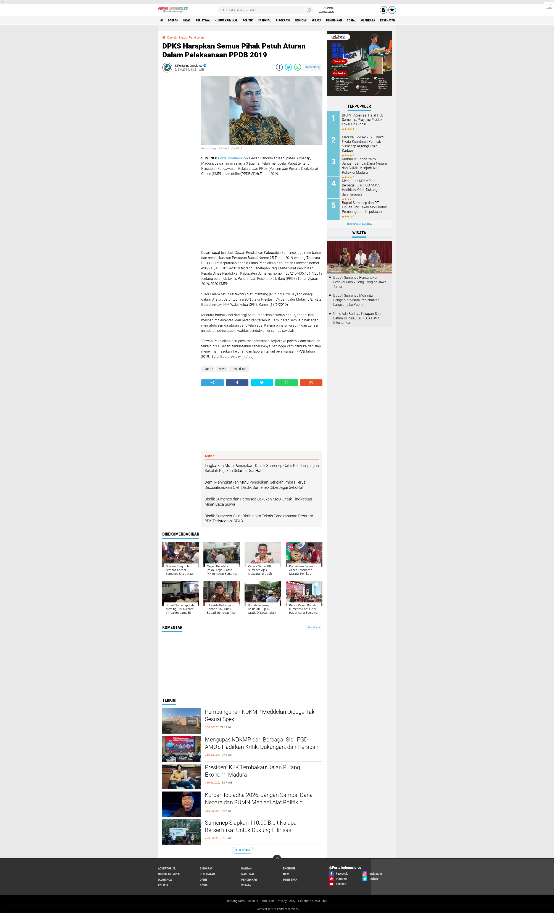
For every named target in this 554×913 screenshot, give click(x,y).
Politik (248, 20)
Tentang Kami (236, 901)
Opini (203, 879)
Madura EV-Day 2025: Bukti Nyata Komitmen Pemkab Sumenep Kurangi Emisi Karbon (363, 144)
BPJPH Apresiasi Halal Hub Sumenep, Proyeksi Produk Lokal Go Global (362, 119)
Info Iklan (267, 901)
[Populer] (392, 9)
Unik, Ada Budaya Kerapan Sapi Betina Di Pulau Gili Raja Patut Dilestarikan (357, 318)
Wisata (316, 20)
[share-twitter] (288, 67)
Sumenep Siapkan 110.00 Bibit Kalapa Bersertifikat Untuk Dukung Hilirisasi (251, 826)
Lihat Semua (242, 850)
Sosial (351, 20)
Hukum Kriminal (226, 20)
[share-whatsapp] (297, 67)
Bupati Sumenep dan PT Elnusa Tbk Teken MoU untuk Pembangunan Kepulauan (364, 207)
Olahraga (368, 20)
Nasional (264, 20)
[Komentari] (311, 382)
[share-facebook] (279, 67)
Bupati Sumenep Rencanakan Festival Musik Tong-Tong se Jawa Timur (360, 282)
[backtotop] (277, 859)
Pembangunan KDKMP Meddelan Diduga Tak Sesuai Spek (260, 715)
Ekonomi (301, 20)
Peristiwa (203, 20)
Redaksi (253, 901)
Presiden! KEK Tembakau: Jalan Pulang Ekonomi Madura (252, 771)
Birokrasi (283, 20)
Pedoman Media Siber (312, 901)
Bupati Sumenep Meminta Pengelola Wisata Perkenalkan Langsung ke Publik (356, 300)
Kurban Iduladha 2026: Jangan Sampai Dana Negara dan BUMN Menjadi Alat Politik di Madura (259, 802)
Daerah (173, 20)
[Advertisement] (179, 141)
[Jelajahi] (549, 6)
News (187, 20)
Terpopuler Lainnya (359, 224)
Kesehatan (387, 20)
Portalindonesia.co (232, 158)
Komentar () (312, 67)
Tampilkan (313, 627)
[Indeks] (383, 9)
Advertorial (167, 868)
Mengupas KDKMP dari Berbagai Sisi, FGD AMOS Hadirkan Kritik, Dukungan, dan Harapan (261, 743)
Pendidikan (334, 20)
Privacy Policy (286, 901)
